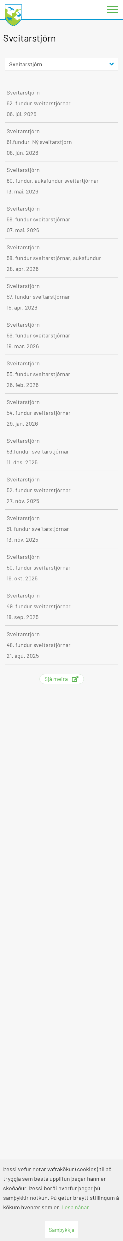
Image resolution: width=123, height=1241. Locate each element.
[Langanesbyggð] (13, 16)
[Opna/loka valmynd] (113, 10)
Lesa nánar (75, 1207)
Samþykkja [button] (61, 1229)
